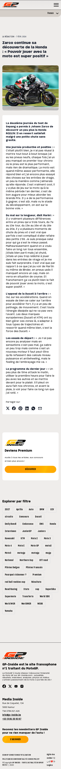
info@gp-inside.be (11, 715)
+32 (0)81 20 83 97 (11, 719)
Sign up (5, 755)
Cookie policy (33, 759)
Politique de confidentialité (14, 759)
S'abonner (15, 739)
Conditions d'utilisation (20, 755)
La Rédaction (8, 37)
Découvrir (30, 469)
